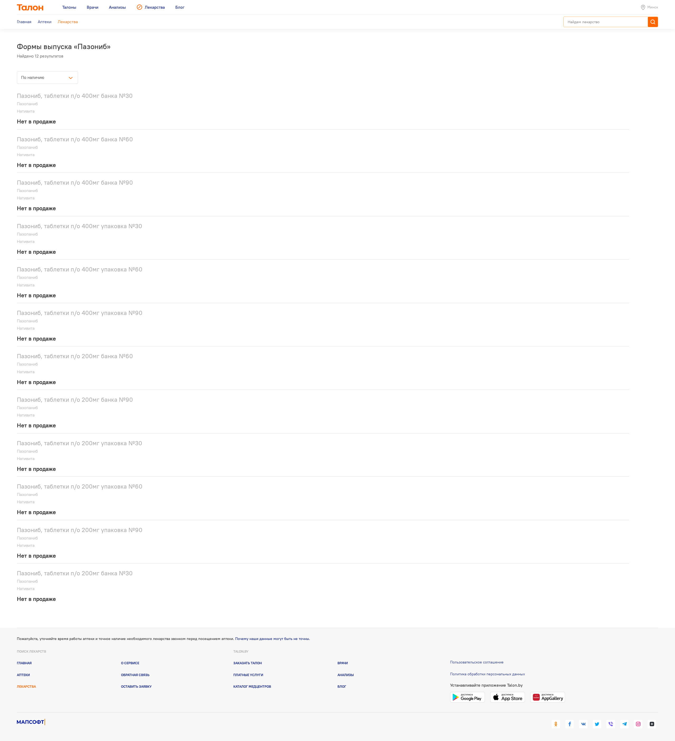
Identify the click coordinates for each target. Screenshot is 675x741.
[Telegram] (624, 724)
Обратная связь (135, 675)
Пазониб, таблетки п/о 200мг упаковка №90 (79, 530)
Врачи (343, 663)
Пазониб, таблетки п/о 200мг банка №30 (75, 573)
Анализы (346, 675)
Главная (24, 663)
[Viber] (610, 724)
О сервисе (130, 663)
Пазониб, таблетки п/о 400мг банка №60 (75, 139)
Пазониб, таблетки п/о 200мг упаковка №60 (79, 486)
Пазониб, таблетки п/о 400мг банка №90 (75, 182)
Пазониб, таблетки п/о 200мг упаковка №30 (79, 443)
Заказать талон (247, 663)
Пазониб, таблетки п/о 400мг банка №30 (75, 95)
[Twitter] (597, 724)
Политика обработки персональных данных (487, 674)
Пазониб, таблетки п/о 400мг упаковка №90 (79, 313)
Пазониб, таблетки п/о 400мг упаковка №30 (79, 226)
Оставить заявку (136, 686)
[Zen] (651, 724)
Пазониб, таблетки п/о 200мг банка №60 (75, 356)
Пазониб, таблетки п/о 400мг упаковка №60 (79, 269)
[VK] (583, 724)
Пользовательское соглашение (477, 662)
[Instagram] (638, 724)
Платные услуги (248, 675)
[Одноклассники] (555, 724)
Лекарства (26, 686)
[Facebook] (569, 724)
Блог (342, 686)
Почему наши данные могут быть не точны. (272, 638)
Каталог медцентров (252, 686)
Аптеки (23, 675)
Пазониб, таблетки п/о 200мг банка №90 (75, 399)
